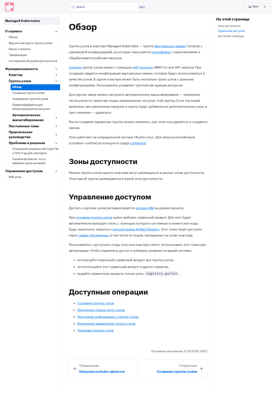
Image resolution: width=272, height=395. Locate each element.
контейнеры (161, 52)
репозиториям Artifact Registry (135, 229)
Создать (75, 67)
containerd (138, 143)
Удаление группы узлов (95, 330)
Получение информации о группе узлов (107, 317)
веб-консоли (143, 67)
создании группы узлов (94, 217)
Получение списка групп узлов (101, 310)
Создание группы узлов (95, 303)
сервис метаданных (93, 235)
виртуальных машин (170, 46)
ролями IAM (145, 208)
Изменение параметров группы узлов (106, 323)
